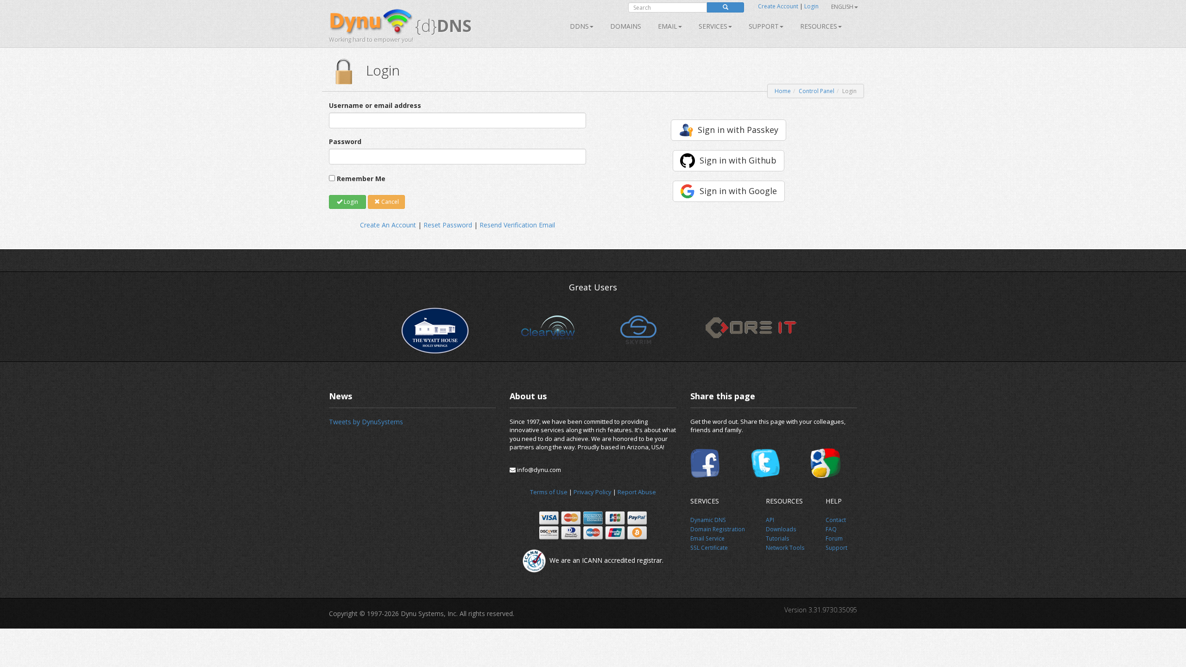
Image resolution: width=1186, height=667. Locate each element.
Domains (625, 26)
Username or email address (375, 105)
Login (811, 6)
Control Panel (816, 91)
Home (783, 91)
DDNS (579, 26)
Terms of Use (549, 492)
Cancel (389, 202)
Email (667, 26)
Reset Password (447, 224)
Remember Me (361, 178)
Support (764, 26)
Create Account (778, 6)
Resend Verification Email (517, 224)
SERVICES (713, 26)
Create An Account (388, 224)
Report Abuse (637, 492)
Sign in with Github (738, 160)
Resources (818, 26)
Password (345, 141)
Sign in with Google (738, 190)
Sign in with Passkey (738, 129)
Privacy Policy (593, 492)
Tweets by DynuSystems (366, 421)
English (842, 7)
